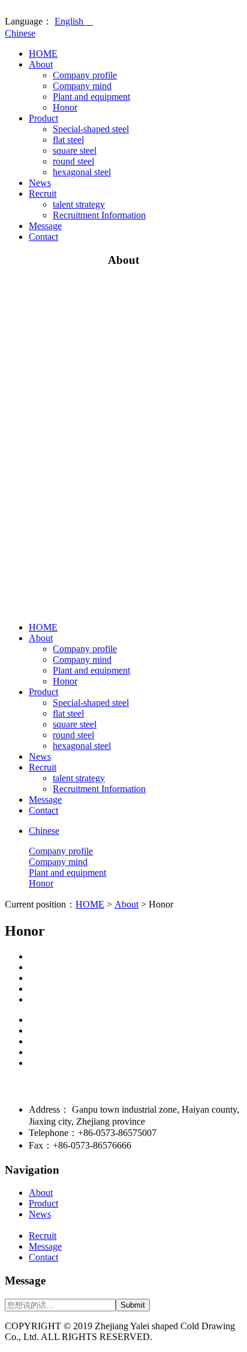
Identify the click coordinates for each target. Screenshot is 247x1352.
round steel (73, 161)
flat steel (68, 140)
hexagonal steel (82, 172)
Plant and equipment (91, 97)
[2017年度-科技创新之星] (135, 967)
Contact (43, 237)
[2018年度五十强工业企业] (135, 999)
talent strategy (79, 204)
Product (43, 118)
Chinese (20, 33)
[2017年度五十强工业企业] (135, 988)
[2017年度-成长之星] (135, 956)
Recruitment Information (99, 215)
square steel (75, 150)
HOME (43, 53)
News (40, 183)
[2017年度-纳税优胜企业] (135, 978)
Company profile (85, 75)
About (41, 64)
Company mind (82, 86)
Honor (65, 107)
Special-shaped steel (91, 129)
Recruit (42, 193)
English (74, 21)
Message (45, 226)
